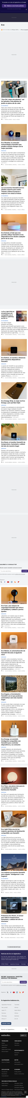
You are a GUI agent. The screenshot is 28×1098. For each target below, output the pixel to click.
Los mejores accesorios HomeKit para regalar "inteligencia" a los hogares (13, 874)
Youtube (8, 582)
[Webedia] (5, 1036)
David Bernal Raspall (11, 164)
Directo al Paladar (6, 1062)
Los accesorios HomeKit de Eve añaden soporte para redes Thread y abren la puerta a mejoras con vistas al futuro (12, 190)
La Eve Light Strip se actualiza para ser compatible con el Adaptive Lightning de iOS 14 (7, 315)
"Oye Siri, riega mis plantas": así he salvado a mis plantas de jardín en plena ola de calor (12, 101)
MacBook (16, 1016)
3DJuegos (16, 1043)
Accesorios (4, 105)
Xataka (3, 1043)
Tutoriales (23, 964)
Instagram (11, 582)
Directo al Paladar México (7, 1089)
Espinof (16, 1054)
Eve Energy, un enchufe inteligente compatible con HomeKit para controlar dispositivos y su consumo (11, 742)
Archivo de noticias (14, 947)
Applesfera (4, 1047)
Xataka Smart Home (6, 1049)
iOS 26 (16, 1018)
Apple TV (4, 1010)
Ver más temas (6, 1023)
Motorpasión (17, 1062)
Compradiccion (5, 1075)
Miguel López (9, 892)
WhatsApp (4, 1016)
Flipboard (18, 582)
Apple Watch (17, 1010)
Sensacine (16, 1052)
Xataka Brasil (4, 1085)
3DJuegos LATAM (18, 1083)
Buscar (26, 1029)
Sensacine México (18, 1085)
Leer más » (4, 117)
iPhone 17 (4, 1018)
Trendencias (4, 1071)
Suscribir (24, 571)
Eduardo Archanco (10, 937)
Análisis (3, 150)
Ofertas (16, 1013)
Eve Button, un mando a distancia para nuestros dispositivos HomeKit (13, 359)
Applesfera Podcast (14, 964)
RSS (15, 582)
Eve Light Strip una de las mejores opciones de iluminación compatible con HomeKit (13, 831)
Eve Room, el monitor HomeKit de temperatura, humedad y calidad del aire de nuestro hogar (13, 444)
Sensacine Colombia (19, 1087)
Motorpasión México (19, 1089)
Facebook (5, 582)
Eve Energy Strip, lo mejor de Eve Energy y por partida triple (13, 402)
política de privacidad (20, 574)
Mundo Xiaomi (5, 1051)
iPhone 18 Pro (15, 29)
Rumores (4, 1013)
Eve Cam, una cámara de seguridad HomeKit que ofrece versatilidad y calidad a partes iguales (12, 608)
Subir (22, 1035)
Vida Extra (16, 1045)
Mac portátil (4, 1007)
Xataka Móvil (4, 1045)
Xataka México (5, 1083)
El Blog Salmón (17, 1071)
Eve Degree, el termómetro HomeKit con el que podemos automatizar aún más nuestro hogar (12, 697)
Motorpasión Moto (18, 1064)
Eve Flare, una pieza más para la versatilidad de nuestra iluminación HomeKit (12, 788)
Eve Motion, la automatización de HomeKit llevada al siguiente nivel (13, 652)
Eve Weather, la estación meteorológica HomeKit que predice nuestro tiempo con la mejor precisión (12, 145)
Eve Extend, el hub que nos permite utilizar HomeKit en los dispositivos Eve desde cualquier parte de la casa (13, 235)
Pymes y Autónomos (19, 1073)
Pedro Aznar (8, 119)
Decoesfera (4, 1073)
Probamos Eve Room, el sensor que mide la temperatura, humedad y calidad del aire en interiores (12, 918)
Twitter (1, 582)
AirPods (16, 1007)
